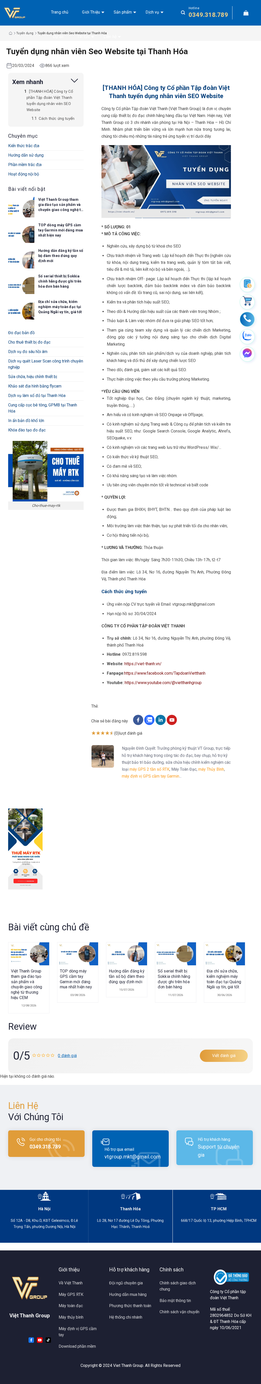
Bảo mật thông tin (175, 1300)
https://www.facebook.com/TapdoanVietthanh (164, 673)
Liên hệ (109, 36)
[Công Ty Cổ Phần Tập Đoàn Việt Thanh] (21, 13)
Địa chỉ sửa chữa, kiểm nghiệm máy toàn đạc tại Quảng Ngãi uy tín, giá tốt (60, 307)
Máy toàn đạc (71, 1305)
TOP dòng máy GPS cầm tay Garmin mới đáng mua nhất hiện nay (60, 230)
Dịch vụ (152, 12)
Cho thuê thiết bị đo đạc (29, 342)
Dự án (58, 36)
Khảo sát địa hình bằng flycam (34, 386)
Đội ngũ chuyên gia (126, 1283)
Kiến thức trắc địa (23, 145)
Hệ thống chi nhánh (125, 1317)
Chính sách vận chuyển (179, 1311)
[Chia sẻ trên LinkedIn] (161, 723)
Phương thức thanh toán (130, 1305)
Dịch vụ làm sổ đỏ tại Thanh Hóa (37, 395)
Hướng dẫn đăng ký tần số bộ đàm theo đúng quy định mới (60, 256)
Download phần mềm (77, 1346)
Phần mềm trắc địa (25, 164)
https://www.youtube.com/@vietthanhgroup (163, 682)
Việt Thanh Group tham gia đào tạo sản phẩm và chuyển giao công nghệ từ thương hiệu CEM (60, 204)
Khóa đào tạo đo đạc (27, 430)
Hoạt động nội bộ (23, 174)
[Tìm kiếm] (183, 12)
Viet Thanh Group (128, 1365)
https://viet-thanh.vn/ (143, 663)
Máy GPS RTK (71, 1294)
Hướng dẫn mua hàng (128, 1294)
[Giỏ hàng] (246, 13)
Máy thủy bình (71, 1317)
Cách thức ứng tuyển (57, 118)
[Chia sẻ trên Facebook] (138, 723)
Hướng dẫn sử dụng (26, 155)
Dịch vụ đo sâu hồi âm (27, 351)
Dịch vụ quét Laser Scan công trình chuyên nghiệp (45, 364)
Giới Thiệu (91, 12)
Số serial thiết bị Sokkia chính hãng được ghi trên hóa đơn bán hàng (60, 281)
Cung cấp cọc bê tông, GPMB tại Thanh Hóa (42, 408)
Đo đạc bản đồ (21, 332)
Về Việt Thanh (71, 1283)
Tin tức (83, 36)
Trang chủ (59, 12)
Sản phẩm (123, 12)
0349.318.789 (208, 14)
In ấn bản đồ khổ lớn (26, 420)
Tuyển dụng (25, 33)
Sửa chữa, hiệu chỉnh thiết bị (32, 376)
